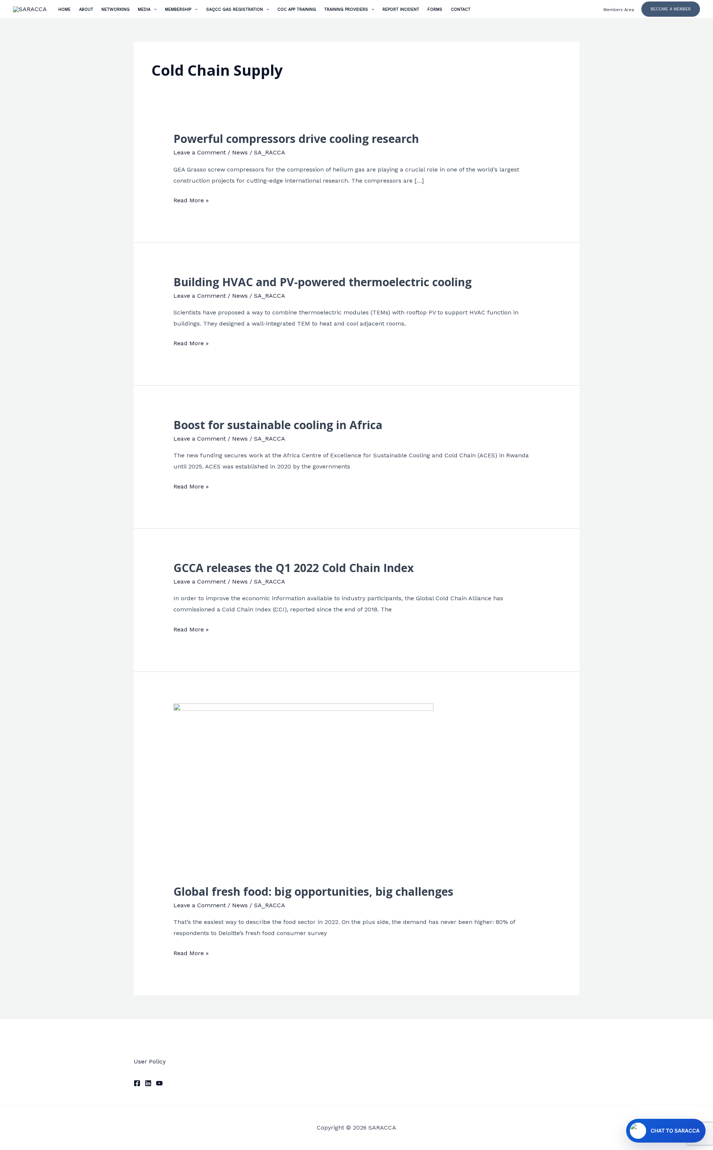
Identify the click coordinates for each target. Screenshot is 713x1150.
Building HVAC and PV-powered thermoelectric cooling (322, 282)
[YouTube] (159, 1083)
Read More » (191, 199)
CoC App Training (296, 9)
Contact (461, 9)
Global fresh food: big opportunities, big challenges (313, 891)
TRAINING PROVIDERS (346, 9)
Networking (115, 9)
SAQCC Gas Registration (234, 9)
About (86, 9)
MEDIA (144, 9)
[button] (670, 9)
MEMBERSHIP (178, 9)
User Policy (150, 1061)
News (240, 152)
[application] (153, 9)
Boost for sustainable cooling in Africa (277, 424)
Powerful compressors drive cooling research (296, 138)
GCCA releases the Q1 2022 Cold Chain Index (293, 567)
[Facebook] (137, 1083)
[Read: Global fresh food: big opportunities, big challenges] (303, 789)
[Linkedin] (148, 1083)
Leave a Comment (199, 152)
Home (64, 9)
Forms (434, 9)
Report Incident (400, 9)
